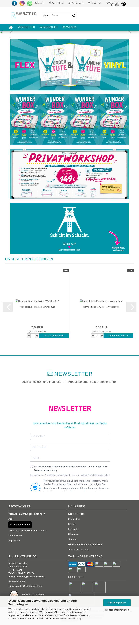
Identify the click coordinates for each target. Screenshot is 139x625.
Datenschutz (15, 535)
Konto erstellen (76, 513)
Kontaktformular (17, 581)
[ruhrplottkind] (23, 15)
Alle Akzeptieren (117, 602)
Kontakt (40, 3)
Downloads (69, 27)
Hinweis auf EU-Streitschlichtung (25, 586)
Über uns (73, 534)
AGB (10, 519)
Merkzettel (95, 3)
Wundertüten (26, 27)
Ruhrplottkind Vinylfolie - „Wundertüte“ (101, 307)
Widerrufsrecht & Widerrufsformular (27, 530)
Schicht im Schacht (78, 549)
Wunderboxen (48, 27)
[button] (56, 3)
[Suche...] (74, 15)
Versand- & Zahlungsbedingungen (26, 513)
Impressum (14, 540)
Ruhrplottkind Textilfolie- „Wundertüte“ (37, 307)
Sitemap (72, 539)
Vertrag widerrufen (20, 524)
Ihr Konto (73, 529)
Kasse (71, 524)
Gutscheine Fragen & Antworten (85, 544)
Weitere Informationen (117, 609)
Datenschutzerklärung (70, 618)
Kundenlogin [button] (76, 3)
